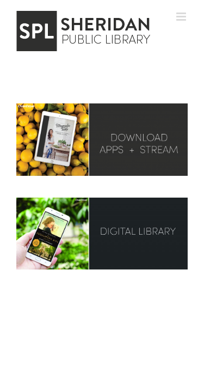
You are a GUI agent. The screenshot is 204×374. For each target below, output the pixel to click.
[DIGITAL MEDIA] (102, 107)
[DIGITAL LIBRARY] (102, 201)
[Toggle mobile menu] (182, 16)
